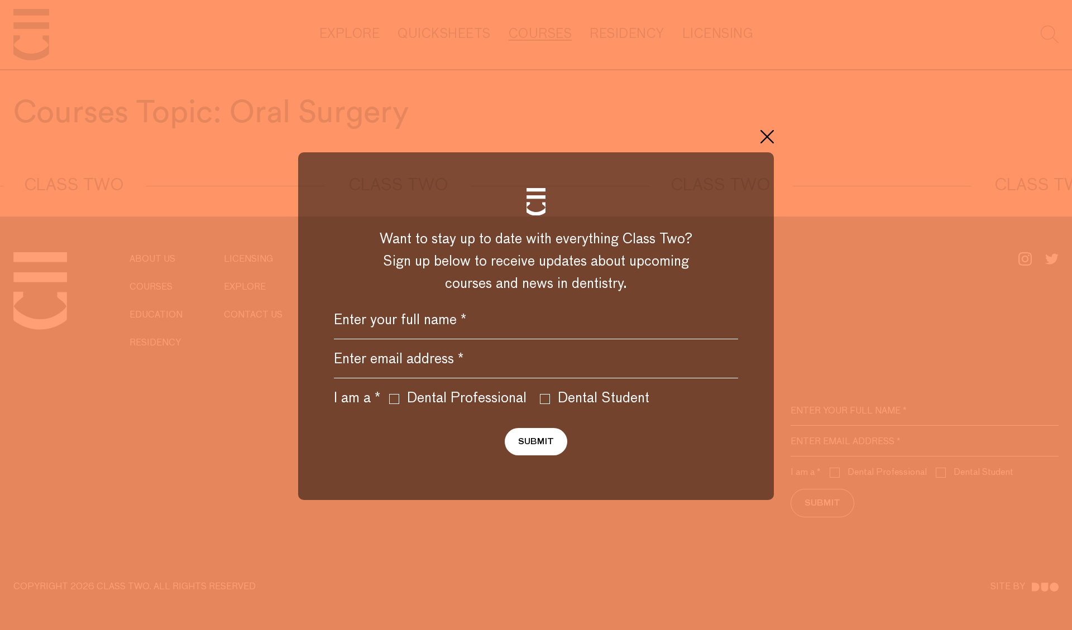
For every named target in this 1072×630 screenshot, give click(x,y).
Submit (536, 441)
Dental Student (603, 399)
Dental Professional (467, 399)
